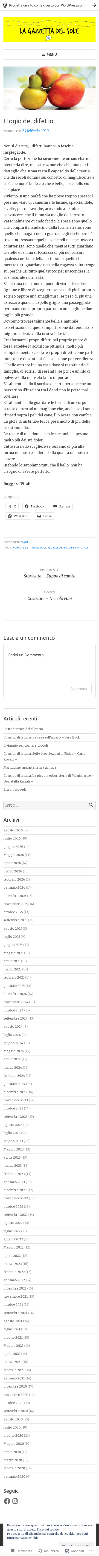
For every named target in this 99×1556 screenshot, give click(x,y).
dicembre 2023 (15, 1092)
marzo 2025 (12, 969)
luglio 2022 (11, 1231)
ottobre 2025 (13, 912)
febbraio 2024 (14, 1076)
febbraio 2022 (14, 1272)
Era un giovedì (14, 790)
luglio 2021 (11, 1329)
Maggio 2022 (13, 1247)
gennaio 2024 (14, 1084)
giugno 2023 (13, 1141)
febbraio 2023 (14, 1174)
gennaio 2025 (14, 986)
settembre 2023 (15, 1117)
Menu (52, 54)
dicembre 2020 (15, 1386)
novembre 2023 (15, 1100)
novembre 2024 (15, 1002)
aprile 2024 (12, 1059)
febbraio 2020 (14, 1468)
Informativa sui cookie (22, 1538)
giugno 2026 (13, 847)
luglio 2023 (11, 1133)
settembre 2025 (15, 920)
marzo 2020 (12, 1460)
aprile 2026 (12, 863)
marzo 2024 (12, 1068)
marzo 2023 (12, 1166)
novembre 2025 (15, 904)
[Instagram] (15, 1501)
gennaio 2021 (14, 1378)
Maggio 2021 (13, 1346)
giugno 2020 (13, 1436)
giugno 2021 (13, 1338)
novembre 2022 (15, 1198)
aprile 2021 (11, 1354)
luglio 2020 (12, 1427)
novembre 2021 (15, 1297)
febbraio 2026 (14, 879)
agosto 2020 (13, 1419)
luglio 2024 (12, 1035)
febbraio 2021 (14, 1370)
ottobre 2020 (13, 1403)
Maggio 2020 (13, 1444)
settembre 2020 (15, 1411)
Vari (24, 542)
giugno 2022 (13, 1239)
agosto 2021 (12, 1321)
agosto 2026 (13, 830)
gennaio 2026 (14, 888)
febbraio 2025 (13, 977)
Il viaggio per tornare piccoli (25, 746)
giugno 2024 (13, 1043)
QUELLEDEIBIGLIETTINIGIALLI (69, 547)
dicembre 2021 (14, 1288)
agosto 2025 (12, 929)
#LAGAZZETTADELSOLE (30, 547)
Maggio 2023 (13, 1149)
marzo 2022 (12, 1264)
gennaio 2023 (14, 1182)
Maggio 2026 (13, 855)
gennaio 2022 (14, 1280)
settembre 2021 (15, 1313)
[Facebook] (7, 1501)
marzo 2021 (12, 1362)
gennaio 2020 (14, 1477)
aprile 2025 (11, 961)
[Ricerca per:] (49, 805)
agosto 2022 (13, 1223)
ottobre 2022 (13, 1207)
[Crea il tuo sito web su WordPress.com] (49, 5)
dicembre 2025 (14, 896)
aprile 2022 (12, 1256)
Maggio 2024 (13, 1051)
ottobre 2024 (13, 1010)
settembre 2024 (15, 1018)
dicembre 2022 (15, 1190)
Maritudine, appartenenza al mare (30, 768)
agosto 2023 (13, 1125)
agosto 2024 (13, 1027)
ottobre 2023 (13, 1108)
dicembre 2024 (15, 994)
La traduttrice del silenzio (23, 729)
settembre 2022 (15, 1215)
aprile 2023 (12, 1158)
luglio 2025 (11, 937)
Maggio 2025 (13, 953)
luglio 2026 (12, 838)
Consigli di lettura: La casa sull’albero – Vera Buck (41, 737)
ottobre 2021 (13, 1305)
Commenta (78, 689)
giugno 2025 (13, 945)
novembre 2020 (15, 1395)
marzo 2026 (12, 871)
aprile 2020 (12, 1452)
